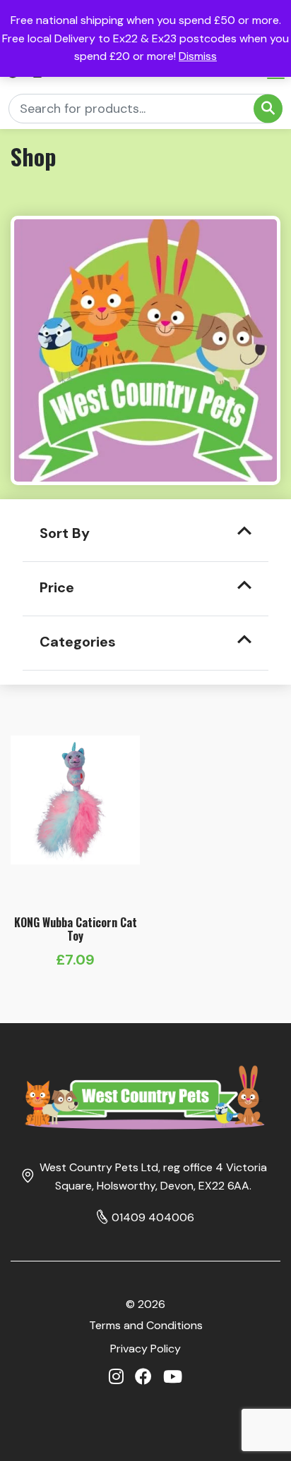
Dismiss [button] (198, 56)
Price (57, 587)
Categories (78, 641)
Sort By (65, 533)
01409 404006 (153, 1217)
